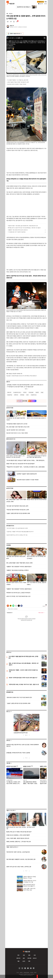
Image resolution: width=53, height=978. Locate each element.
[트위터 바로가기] (22, 968)
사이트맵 (31, 972)
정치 (18, 955)
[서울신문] (10, 2)
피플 (18, 961)
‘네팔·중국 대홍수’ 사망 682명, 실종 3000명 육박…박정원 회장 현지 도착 (23, 225)
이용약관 (21, 972)
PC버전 (35, 972)
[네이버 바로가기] (31, 968)
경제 (29, 955)
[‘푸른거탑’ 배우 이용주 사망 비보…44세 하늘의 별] (44, 852)
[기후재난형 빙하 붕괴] (44, 752)
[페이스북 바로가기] (19, 968)
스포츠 (23, 961)
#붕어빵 (37, 392)
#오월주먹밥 (9, 394)
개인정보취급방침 (26, 972)
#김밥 (42, 392)
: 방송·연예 (10, 810)
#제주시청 (9, 392)
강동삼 (11, 25)
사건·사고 (10, 13)
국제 (34, 955)
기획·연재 (8, 763)
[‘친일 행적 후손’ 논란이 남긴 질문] (44, 745)
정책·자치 (18, 958)
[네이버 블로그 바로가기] (34, 968)
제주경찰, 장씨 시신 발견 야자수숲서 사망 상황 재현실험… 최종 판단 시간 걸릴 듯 (24, 228)
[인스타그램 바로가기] (28, 968)
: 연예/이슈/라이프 (11, 847)
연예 (29, 961)
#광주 (27, 394)
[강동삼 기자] (7, 26)
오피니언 (8, 740)
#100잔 (24, 392)
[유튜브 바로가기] (25, 968)
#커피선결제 (31, 392)
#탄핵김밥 (22, 394)
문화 (24, 958)
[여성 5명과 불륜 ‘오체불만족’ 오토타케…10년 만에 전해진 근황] (44, 859)
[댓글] (17, 21)
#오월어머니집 (33, 394)
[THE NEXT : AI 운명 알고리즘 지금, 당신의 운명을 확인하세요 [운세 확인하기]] (26, 401)
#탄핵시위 (16, 394)
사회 (7, 13)
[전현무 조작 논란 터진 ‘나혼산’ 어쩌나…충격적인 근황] (44, 866)
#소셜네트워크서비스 (17, 392)
